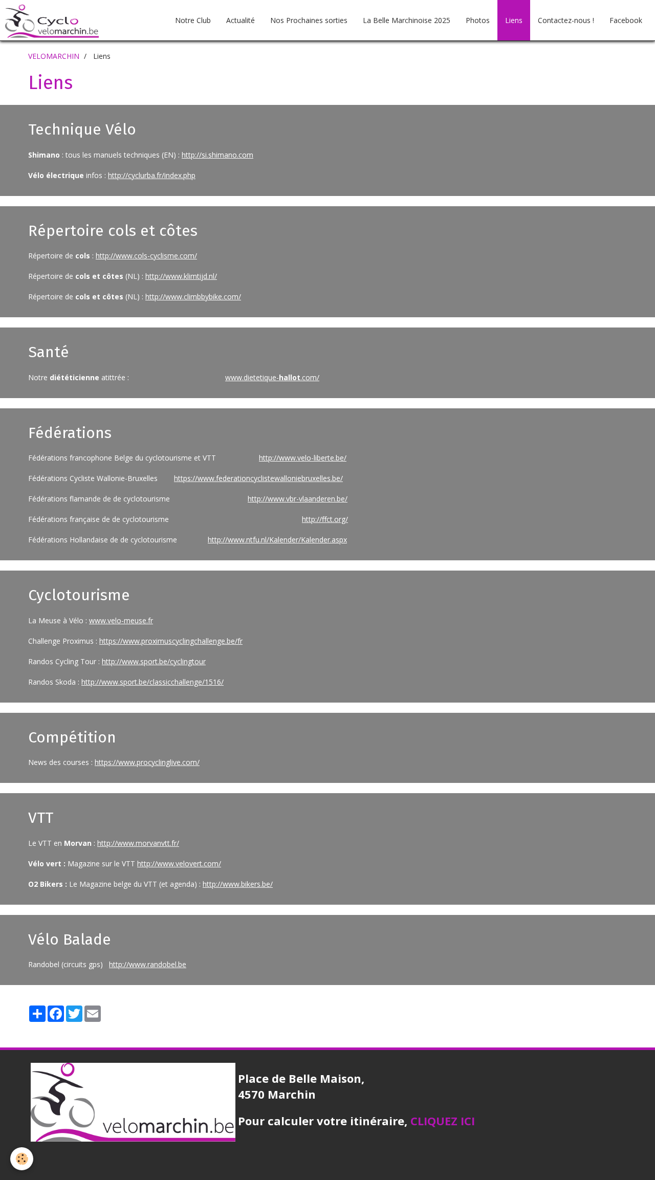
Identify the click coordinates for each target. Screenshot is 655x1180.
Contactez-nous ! (566, 20)
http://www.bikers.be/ (238, 884)
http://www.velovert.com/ (179, 863)
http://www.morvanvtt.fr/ (138, 843)
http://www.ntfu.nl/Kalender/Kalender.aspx (277, 539)
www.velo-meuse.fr (121, 620)
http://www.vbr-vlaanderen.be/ (297, 499)
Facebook (625, 20)
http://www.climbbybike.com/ (193, 296)
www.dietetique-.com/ (272, 377)
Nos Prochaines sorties (308, 20)
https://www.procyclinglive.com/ (147, 762)
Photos (478, 20)
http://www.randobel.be (147, 964)
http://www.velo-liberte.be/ (302, 458)
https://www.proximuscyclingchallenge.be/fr (171, 641)
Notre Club (193, 20)
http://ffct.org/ (325, 519)
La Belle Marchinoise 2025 (406, 20)
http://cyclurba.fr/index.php (151, 175)
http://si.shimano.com (217, 155)
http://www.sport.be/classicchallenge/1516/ (152, 682)
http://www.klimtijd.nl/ (181, 276)
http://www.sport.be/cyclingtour (154, 661)
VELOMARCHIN (53, 56)
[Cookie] (21, 1158)
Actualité (240, 20)
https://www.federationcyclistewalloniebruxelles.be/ (258, 478)
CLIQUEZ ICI (442, 1120)
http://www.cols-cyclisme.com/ (146, 255)
